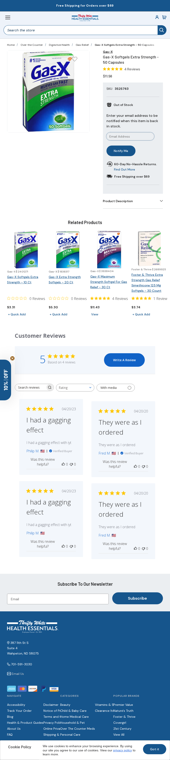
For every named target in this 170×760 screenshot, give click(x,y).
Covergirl (119, 723)
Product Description (118, 201)
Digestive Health (59, 45)
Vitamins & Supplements (113, 705)
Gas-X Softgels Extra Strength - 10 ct (22, 279)
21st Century (122, 729)
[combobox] (75, 388)
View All (118, 735)
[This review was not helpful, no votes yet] (71, 464)
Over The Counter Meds (77, 729)
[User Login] (157, 17)
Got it (154, 749)
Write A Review (124, 360)
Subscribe (137, 598)
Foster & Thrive (124, 717)
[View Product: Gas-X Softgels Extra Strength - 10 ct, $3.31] (26, 250)
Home (11, 45)
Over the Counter (32, 45)
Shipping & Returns (57, 735)
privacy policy (122, 750)
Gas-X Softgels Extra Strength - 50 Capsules (124, 45)
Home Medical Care (74, 717)
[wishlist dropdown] (74, 60)
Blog (10, 717)
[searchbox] (30, 387)
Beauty (65, 705)
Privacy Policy (53, 723)
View (94, 314)
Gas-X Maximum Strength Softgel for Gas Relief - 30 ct (108, 281)
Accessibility (16, 705)
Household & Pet (72, 723)
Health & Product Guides (25, 723)
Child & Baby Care (73, 711)
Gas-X (108, 52)
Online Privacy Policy (58, 729)
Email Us (18, 674)
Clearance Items (107, 711)
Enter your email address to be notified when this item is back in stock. (132, 121)
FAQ (10, 735)
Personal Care (70, 735)
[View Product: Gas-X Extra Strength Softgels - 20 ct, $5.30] (68, 250)
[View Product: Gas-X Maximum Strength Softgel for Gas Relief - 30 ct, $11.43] (109, 249)
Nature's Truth (123, 711)
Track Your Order (19, 711)
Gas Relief (82, 45)
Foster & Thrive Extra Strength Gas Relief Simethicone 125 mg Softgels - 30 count (147, 283)
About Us (14, 729)
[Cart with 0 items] (164, 17)
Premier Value (123, 705)
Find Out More (124, 169)
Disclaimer (50, 705)
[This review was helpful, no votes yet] (63, 464)
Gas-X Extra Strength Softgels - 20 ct (65, 279)
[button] (5, 380)
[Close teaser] (12, 358)
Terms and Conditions (59, 717)
